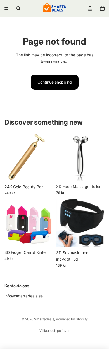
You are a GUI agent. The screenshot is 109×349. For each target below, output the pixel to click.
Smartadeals (44, 319)
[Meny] (6, 8)
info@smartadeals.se (23, 296)
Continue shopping (54, 82)
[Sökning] (18, 8)
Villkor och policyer (54, 331)
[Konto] (90, 8)
